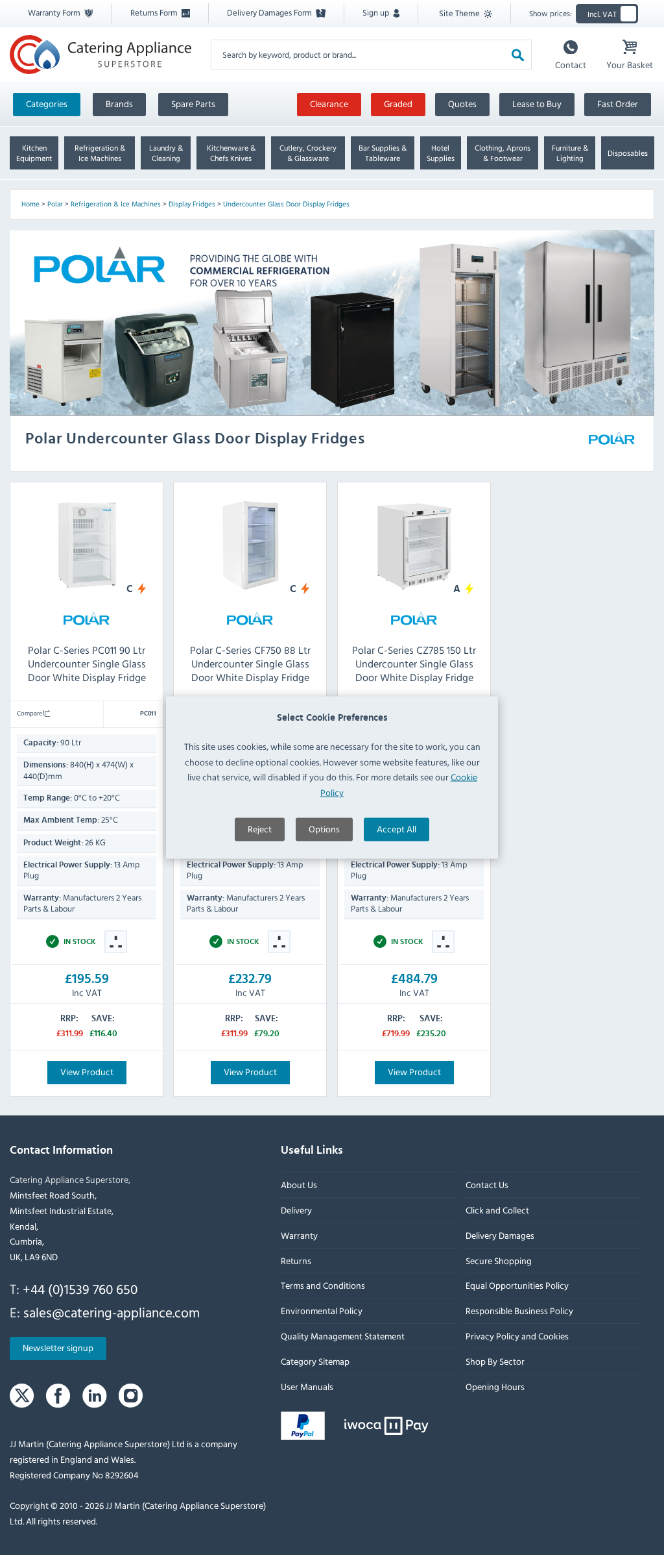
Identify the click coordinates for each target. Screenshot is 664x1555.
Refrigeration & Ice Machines (116, 204)
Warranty (299, 1235)
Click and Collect (497, 1210)
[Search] (518, 54)
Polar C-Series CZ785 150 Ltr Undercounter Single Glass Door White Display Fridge (414, 663)
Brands (119, 103)
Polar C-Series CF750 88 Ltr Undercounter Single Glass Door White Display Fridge (250, 663)
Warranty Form (55, 12)
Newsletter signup (58, 1348)
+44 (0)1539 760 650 (80, 1288)
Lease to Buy (537, 103)
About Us (299, 1185)
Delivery (296, 1210)
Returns (296, 1260)
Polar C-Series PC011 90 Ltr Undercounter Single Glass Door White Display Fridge (87, 663)
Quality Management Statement (343, 1336)
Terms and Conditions (323, 1286)
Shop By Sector (495, 1361)
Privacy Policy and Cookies (517, 1336)
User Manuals (307, 1386)
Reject (260, 828)
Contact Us (487, 1185)
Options (324, 828)
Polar (55, 204)
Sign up (376, 12)
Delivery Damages (500, 1235)
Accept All (396, 828)
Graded (398, 103)
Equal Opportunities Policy (517, 1286)
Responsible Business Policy (519, 1311)
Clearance (329, 103)
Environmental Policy (321, 1311)
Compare (30, 713)
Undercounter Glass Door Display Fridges (286, 204)
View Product (86, 1071)
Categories (46, 103)
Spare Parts (193, 103)
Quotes (462, 103)
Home (30, 204)
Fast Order (617, 103)
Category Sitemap (315, 1361)
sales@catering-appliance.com (111, 1312)
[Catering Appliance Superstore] (100, 54)
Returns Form (155, 12)
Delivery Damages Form (270, 12)
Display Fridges (192, 204)
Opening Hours (495, 1386)
